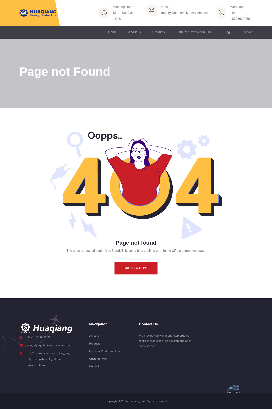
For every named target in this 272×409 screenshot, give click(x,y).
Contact (247, 32)
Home (112, 32)
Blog (226, 32)
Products (158, 32)
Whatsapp (237, 7)
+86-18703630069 (38, 337)
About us (134, 32)
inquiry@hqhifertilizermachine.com (185, 13)
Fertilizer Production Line (194, 32)
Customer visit (98, 358)
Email (165, 7)
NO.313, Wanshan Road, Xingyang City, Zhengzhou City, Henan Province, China (48, 359)
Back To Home (136, 268)
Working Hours (123, 7)
